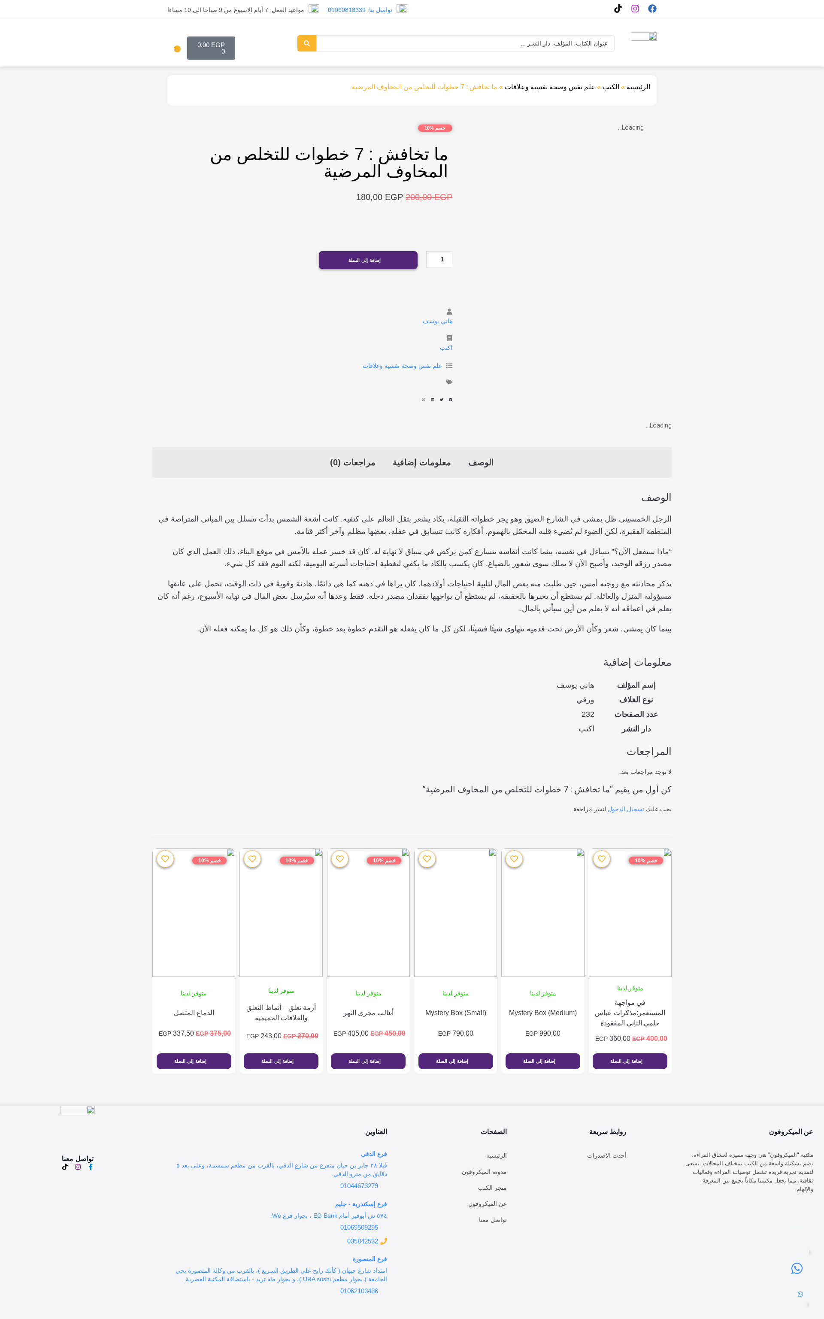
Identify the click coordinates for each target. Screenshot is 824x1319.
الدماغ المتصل (194, 1012)
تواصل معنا (493, 1219)
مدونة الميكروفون (484, 1171)
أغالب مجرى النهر (368, 1012)
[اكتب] (449, 338)
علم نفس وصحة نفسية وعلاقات (550, 87)
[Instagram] (635, 8)
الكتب (611, 87)
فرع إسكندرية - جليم (361, 1204)
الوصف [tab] (481, 462)
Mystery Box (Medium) (543, 1012)
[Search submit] (306, 43)
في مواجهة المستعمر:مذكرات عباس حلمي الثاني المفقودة (630, 1013)
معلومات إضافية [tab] (422, 462)
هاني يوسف (437, 321)
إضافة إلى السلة (364, 260)
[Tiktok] (618, 8)
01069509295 (359, 1227)
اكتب (446, 347)
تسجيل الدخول (626, 809)
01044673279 (359, 1185)
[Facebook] (652, 8)
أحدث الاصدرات (607, 1155)
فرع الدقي (374, 1153)
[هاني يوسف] (449, 312)
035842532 (362, 1241)
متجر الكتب (492, 1187)
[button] (450, 400)
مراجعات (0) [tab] (353, 462)
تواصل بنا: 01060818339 (360, 9)
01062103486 (359, 1291)
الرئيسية (638, 87)
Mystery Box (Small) (455, 1012)
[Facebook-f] (91, 1167)
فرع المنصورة (370, 1258)
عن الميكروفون (487, 1203)
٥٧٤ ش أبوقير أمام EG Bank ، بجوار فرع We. (328, 1215)
